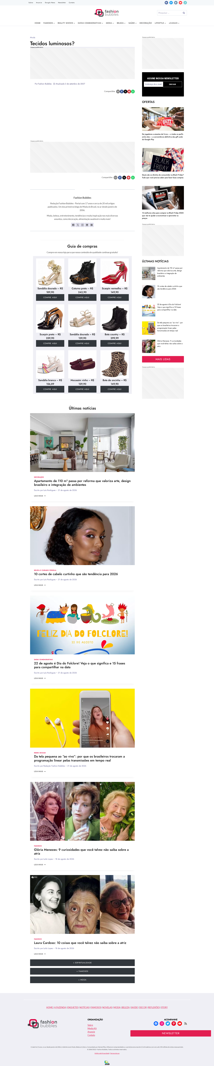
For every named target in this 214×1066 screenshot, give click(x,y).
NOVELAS (107, 1007)
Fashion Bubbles (45, 83)
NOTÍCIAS (84, 1007)
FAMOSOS (96, 1007)
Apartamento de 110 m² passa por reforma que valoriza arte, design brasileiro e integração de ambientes (82, 483)
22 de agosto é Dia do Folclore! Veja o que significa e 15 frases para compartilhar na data (79, 665)
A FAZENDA (60, 1007)
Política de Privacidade (102, 1053)
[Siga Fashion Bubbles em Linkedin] (87, 225)
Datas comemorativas (43, 659)
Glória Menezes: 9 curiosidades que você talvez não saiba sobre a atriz (81, 851)
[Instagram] (175, 2)
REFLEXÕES (154, 1007)
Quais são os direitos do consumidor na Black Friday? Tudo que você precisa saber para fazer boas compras (163, 176)
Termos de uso (115, 1053)
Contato (72, 2)
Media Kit (92, 1028)
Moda (32, 37)
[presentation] (82, 442)
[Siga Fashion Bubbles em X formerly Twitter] (78, 225)
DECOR (143, 1007)
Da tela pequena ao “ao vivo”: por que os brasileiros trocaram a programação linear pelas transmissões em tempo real (79, 758)
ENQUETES (72, 1007)
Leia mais (40, 496)
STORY (164, 1007)
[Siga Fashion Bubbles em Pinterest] (91, 225)
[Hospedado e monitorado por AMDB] (107, 1063)
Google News (50, 2)
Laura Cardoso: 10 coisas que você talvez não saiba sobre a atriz (80, 942)
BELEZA (125, 1007)
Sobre (31, 2)
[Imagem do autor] (32, 84)
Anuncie (39, 2)
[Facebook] (166, 2)
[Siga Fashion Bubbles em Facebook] (73, 225)
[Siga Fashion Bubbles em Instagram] (82, 225)
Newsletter (62, 2)
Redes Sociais (40, 753)
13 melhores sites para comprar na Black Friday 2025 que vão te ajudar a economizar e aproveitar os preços (163, 215)
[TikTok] (185, 2)
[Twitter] (171, 2)
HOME (49, 1007)
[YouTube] (180, 2)
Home (37, 23)
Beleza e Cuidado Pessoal (45, 570)
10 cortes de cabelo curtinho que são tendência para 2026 (76, 574)
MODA (117, 1007)
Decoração (146, 23)
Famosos (38, 846)
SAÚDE (134, 1007)
